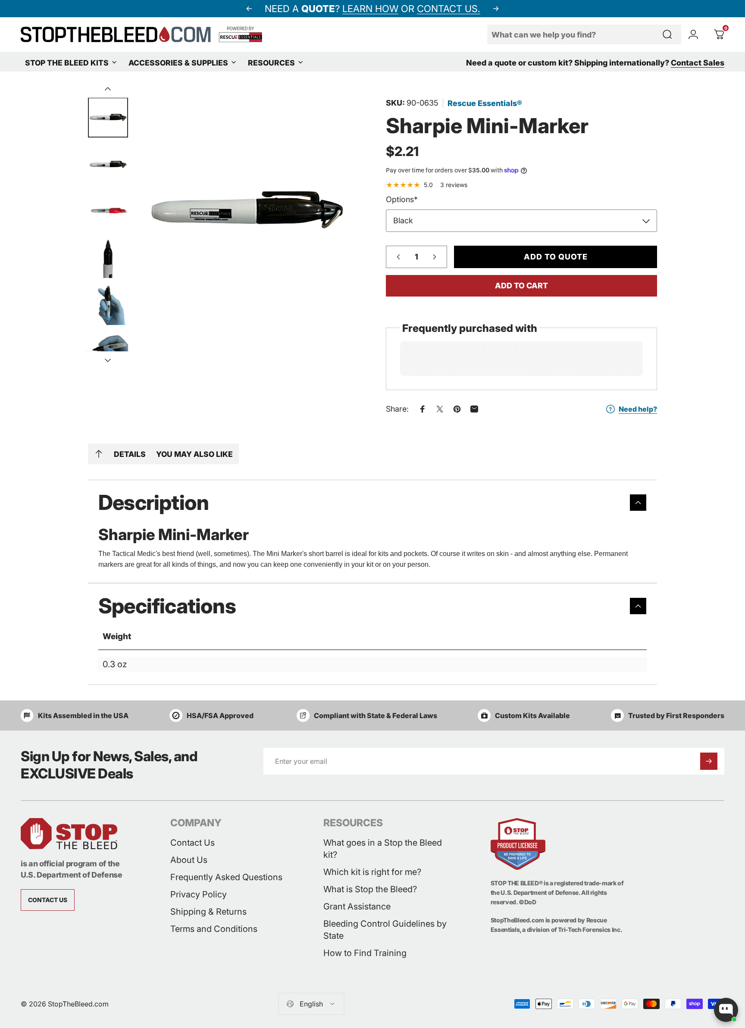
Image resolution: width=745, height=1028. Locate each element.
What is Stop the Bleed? (370, 889)
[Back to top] (99, 453)
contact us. (448, 8)
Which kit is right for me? (372, 872)
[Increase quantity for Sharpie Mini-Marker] (437, 257)
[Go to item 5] (108, 351)
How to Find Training (365, 953)
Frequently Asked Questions (226, 877)
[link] (48, 900)
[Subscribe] (708, 761)
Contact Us (192, 842)
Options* (402, 199)
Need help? (638, 409)
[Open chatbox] (726, 1010)
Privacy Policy (198, 894)
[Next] (495, 8)
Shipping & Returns (208, 911)
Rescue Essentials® (485, 103)
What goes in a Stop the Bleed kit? (382, 848)
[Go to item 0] (108, 117)
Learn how (370, 8)
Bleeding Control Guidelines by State (385, 930)
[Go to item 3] (108, 258)
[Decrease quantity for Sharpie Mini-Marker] (396, 257)
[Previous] (249, 8)
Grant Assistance (357, 906)
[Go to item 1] (108, 164)
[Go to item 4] (108, 305)
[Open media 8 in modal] (247, 209)
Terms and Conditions (213, 929)
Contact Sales (697, 62)
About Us (188, 860)
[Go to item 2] (108, 211)
